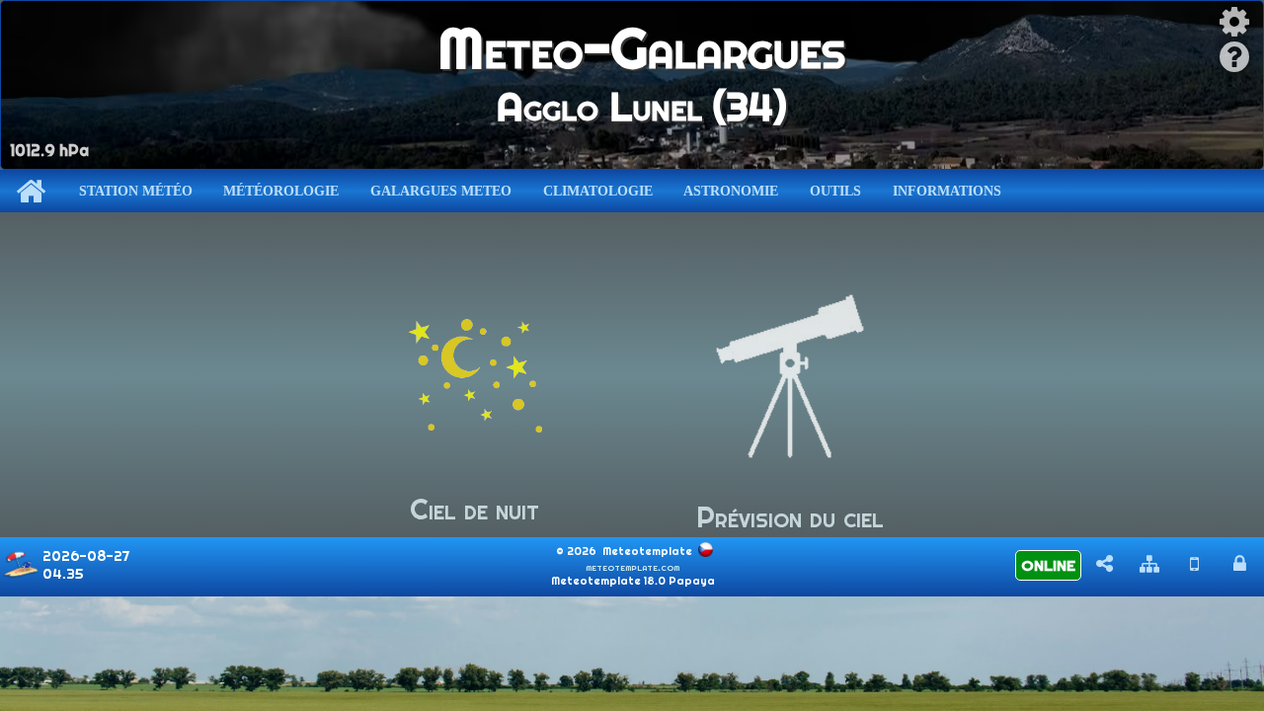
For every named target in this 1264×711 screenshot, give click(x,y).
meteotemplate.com (632, 567)
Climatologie (598, 190)
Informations (947, 190)
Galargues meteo (441, 190)
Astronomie (730, 190)
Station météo (136, 190)
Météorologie (281, 190)
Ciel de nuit (474, 509)
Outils (835, 190)
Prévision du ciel (790, 517)
